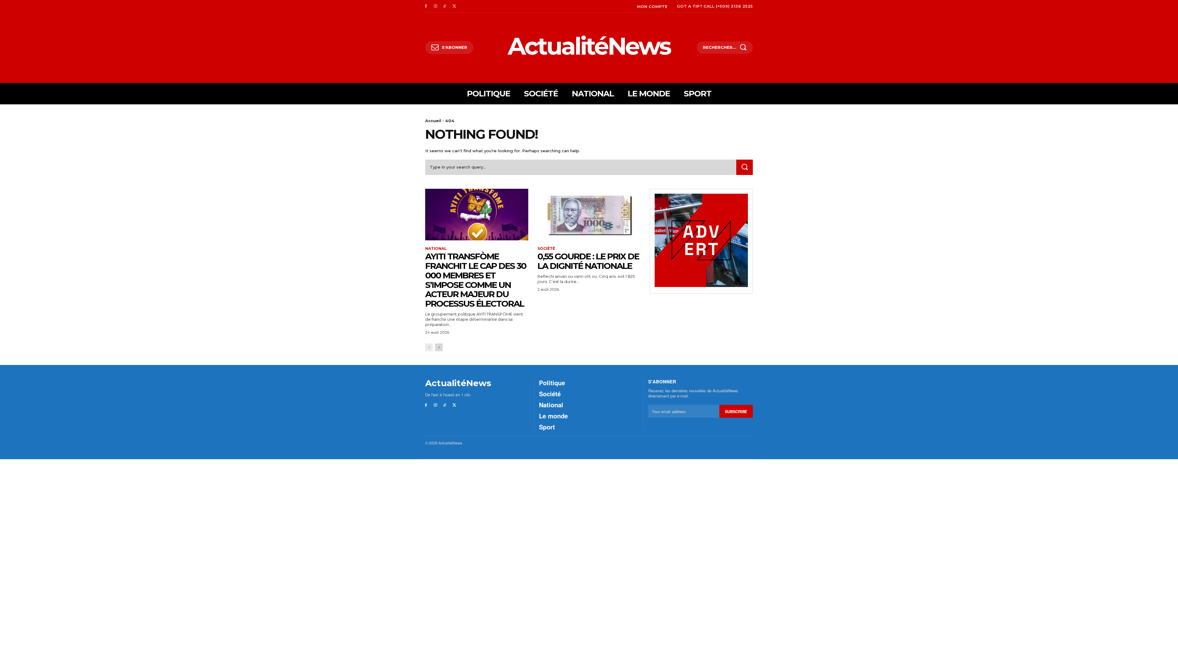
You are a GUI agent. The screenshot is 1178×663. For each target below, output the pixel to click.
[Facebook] (426, 6)
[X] (454, 6)
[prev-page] (429, 347)
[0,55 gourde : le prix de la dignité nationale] (589, 214)
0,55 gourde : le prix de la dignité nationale (588, 261)
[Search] (744, 167)
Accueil (433, 120)
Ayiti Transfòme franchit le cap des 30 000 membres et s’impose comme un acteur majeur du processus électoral (475, 280)
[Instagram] (435, 6)
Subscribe (736, 411)
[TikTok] (445, 6)
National (436, 248)
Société (546, 248)
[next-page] (439, 347)
